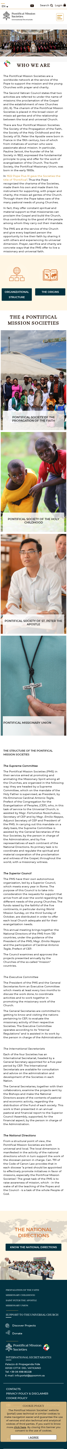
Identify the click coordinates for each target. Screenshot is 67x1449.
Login (59, 5)
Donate (17, 1333)
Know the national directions (33, 1247)
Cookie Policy (16, 1398)
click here (20, 1427)
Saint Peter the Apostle (21, 1300)
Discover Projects (24, 1325)
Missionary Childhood (20, 1295)
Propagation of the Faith (22, 1290)
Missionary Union (17, 1305)
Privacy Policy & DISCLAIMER (27, 1393)
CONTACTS (13, 1389)
